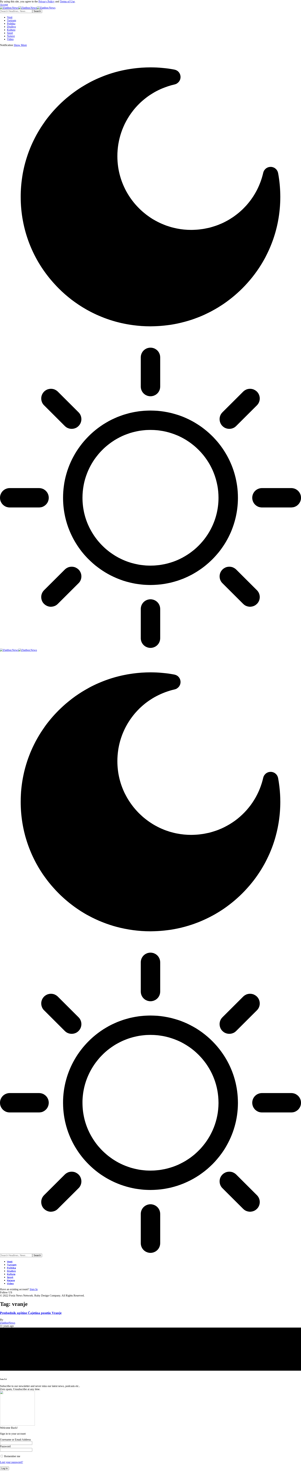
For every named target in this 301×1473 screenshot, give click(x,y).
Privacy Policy (46, 1)
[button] (4, 4)
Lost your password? (11, 1462)
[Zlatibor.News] (27, 7)
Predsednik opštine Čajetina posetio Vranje (30, 1313)
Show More (20, 45)
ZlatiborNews (7, 1322)
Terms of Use (67, 1)
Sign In (34, 1289)
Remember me (11, 1456)
